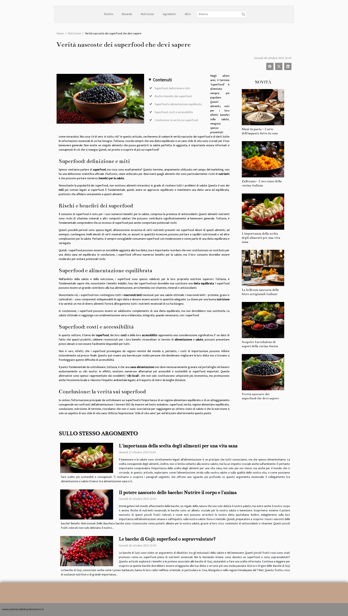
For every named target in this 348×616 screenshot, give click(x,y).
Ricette (108, 14)
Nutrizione (147, 14)
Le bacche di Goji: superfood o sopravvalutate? (167, 539)
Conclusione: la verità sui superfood (176, 120)
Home (60, 33)
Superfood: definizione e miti (172, 88)
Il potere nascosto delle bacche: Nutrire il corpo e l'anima (178, 492)
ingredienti (169, 14)
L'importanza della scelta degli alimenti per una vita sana (261, 238)
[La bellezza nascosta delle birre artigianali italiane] (263, 267)
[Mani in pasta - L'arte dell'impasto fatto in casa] (263, 107)
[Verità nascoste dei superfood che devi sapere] (263, 371)
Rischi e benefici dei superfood (173, 96)
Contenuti (162, 80)
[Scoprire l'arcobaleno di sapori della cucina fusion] (263, 319)
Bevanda (127, 14)
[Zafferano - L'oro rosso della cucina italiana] (263, 159)
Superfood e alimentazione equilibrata (178, 104)
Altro (188, 14)
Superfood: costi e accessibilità (174, 112)
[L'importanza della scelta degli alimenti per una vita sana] (263, 211)
